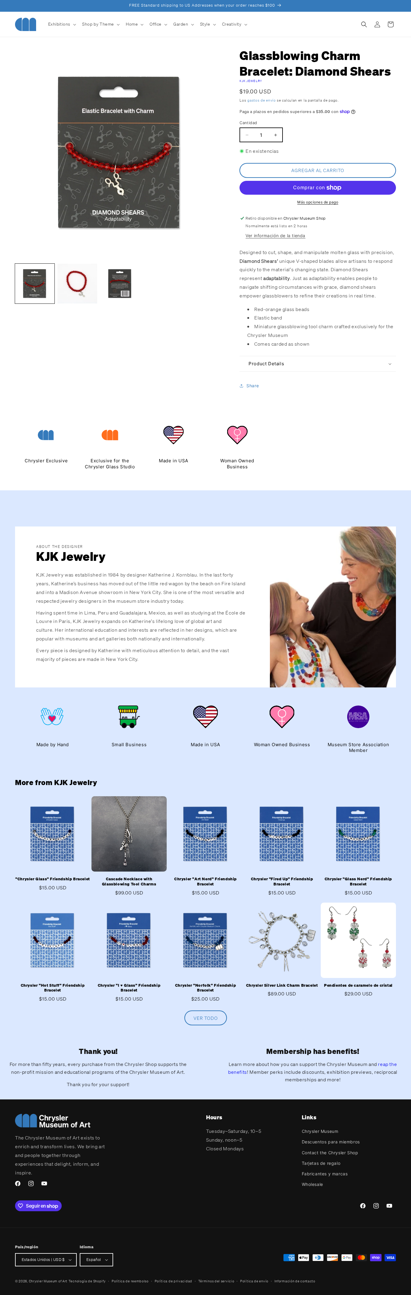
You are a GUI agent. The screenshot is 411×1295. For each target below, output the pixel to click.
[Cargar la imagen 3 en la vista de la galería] (120, 283)
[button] (62, 24)
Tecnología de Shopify (87, 1281)
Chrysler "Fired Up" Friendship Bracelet (282, 882)
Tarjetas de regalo (321, 1163)
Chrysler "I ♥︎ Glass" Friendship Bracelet (129, 988)
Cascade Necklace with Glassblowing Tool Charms (129, 882)
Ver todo (205, 1018)
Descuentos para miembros (331, 1141)
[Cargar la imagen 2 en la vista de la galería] (77, 283)
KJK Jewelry (250, 81)
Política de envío (254, 1281)
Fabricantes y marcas (325, 1173)
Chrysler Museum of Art (48, 1281)
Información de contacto (294, 1281)
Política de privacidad (173, 1281)
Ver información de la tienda (275, 235)
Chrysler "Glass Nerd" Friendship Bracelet (358, 882)
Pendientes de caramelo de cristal (358, 985)
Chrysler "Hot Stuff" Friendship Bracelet (53, 988)
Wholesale (312, 1184)
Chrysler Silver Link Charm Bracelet (282, 985)
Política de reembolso (130, 1281)
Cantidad (248, 122)
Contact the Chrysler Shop (330, 1152)
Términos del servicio (216, 1281)
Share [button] (252, 385)
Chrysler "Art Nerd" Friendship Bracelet (205, 882)
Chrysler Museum (320, 1131)
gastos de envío (261, 100)
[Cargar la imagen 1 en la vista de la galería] (34, 283)
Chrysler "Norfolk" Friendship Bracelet (205, 988)
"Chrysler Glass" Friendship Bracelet (52, 879)
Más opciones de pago (317, 202)
